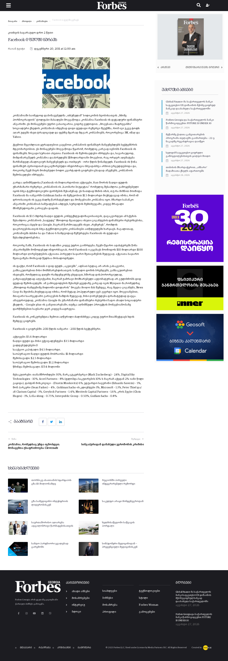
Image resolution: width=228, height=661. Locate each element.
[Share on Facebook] (43, 422)
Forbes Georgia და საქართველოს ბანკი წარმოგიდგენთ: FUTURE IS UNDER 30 (194, 617)
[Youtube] (34, 613)
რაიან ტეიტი (16, 48)
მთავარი (12, 21)
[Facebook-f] (18, 613)
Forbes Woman (148, 605)
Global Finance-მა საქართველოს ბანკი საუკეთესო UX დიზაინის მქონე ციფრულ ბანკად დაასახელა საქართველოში (191, 105)
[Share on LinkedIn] (60, 422)
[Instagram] (26, 613)
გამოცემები (147, 611)
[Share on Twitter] (52, 422)
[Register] (208, 5)
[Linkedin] (42, 613)
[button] (8, 5)
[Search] (199, 5)
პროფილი (27, 21)
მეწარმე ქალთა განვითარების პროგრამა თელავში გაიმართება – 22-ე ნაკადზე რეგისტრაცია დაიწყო (190, 138)
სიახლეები (109, 591)
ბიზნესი (107, 598)
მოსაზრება (109, 605)
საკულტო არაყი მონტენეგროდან (123, 501)
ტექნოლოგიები (149, 591)
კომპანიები (42, 21)
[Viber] (50, 613)
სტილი (143, 598)
